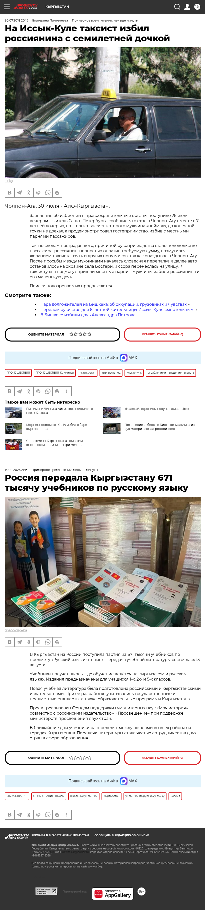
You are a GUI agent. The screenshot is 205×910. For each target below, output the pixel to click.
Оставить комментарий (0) (162, 334)
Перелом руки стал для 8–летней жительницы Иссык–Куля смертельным (117, 309)
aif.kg (9, 181)
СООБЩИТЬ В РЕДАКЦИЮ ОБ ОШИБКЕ (121, 835)
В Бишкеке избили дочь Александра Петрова (88, 315)
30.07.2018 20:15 (16, 20)
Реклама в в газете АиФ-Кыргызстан (60, 835)
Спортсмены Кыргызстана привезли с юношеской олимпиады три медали (55, 443)
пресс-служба (16, 630)
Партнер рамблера (74, 891)
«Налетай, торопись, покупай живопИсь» (156, 409)
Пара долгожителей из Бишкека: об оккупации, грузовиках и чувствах (113, 304)
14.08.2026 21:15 (16, 470)
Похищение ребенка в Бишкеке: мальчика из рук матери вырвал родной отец (159, 427)
